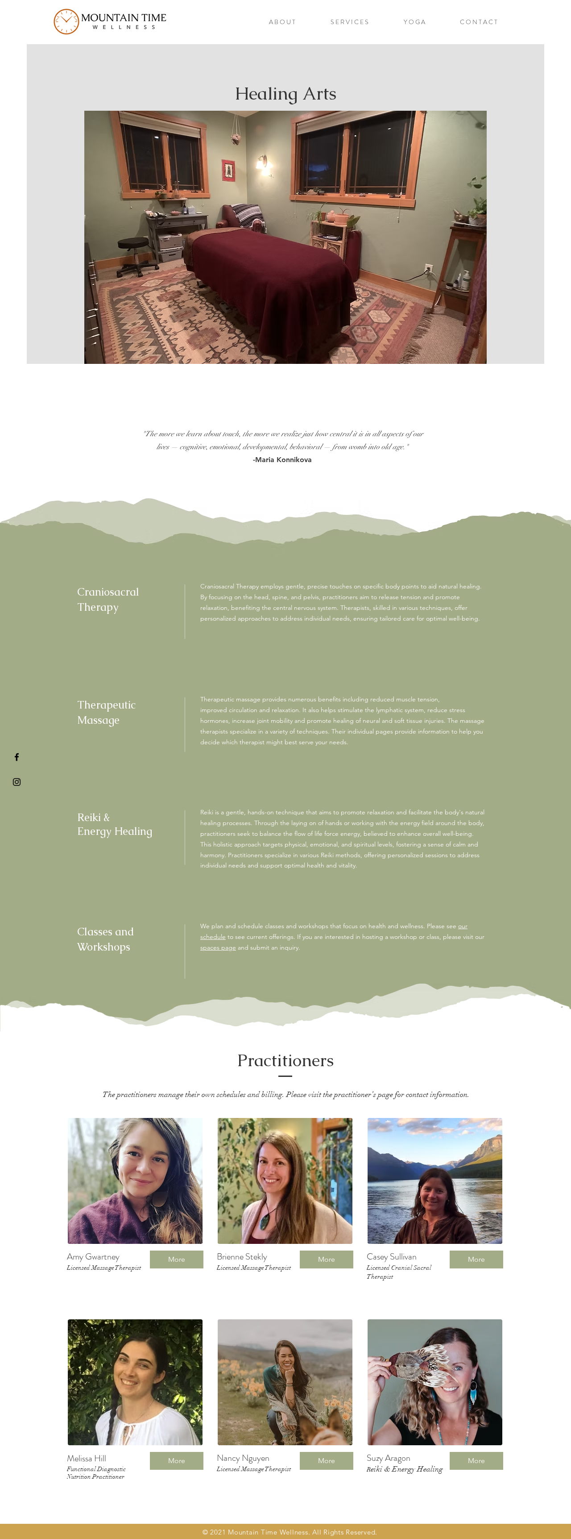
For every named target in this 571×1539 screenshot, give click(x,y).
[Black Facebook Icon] (17, 757)
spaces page (218, 947)
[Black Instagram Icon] (17, 782)
